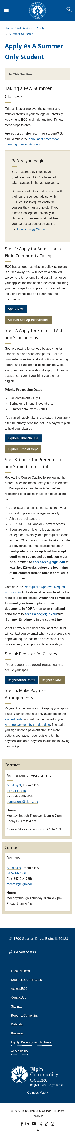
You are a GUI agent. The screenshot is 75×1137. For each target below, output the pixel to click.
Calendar (17, 1024)
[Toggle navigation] (5, 10)
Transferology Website (32, 229)
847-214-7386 (16, 873)
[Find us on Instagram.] (52, 1125)
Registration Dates (21, 680)
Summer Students (21, 34)
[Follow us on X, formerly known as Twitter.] (41, 1125)
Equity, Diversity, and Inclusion (31, 1042)
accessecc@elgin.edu (49, 562)
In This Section (20, 74)
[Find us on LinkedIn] (27, 1125)
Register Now (52, 680)
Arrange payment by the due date (27, 724)
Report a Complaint (24, 1015)
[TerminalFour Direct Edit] (37, 1129)
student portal (14, 719)
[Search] (69, 10)
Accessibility (19, 1051)
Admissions (25, 28)
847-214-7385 (16, 790)
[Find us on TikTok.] (47, 1125)
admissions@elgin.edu (22, 801)
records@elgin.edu (20, 884)
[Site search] (69, 10)
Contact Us (18, 997)
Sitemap (16, 1006)
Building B (14, 785)
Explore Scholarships (23, 449)
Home (9, 28)
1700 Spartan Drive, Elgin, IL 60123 (40, 938)
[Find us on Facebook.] (22, 1125)
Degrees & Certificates (26, 979)
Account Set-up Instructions (28, 320)
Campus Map (36, 1092)
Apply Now (16, 309)
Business (17, 1033)
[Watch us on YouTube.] (34, 1125)
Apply (41, 28)
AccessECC (19, 988)
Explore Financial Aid (23, 438)
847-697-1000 (25, 952)
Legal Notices (20, 970)
